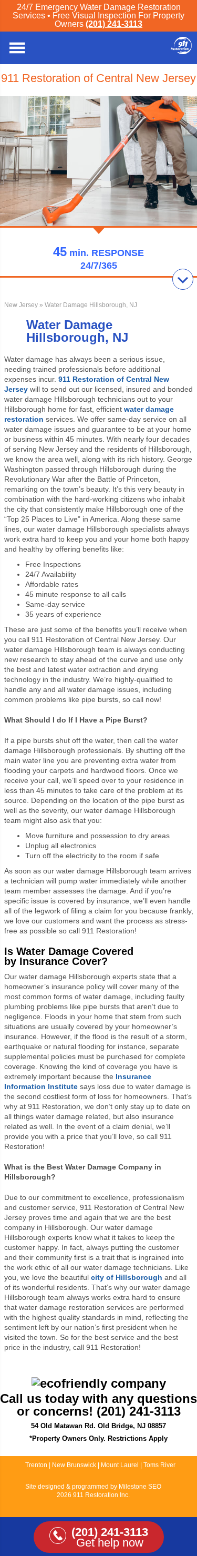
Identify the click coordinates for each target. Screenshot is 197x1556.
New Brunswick (74, 1465)
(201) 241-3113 (114, 23)
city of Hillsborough (126, 1277)
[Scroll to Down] (182, 279)
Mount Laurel (120, 1465)
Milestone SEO (140, 1486)
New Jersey (21, 305)
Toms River (159, 1465)
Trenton (36, 1465)
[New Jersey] (181, 51)
